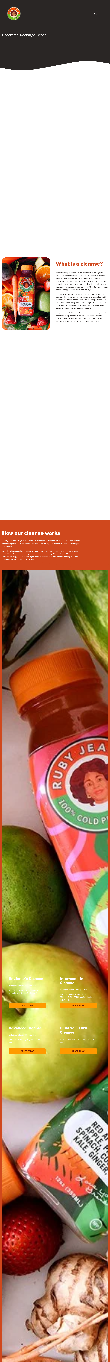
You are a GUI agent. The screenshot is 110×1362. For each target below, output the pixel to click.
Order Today (27, 1005)
